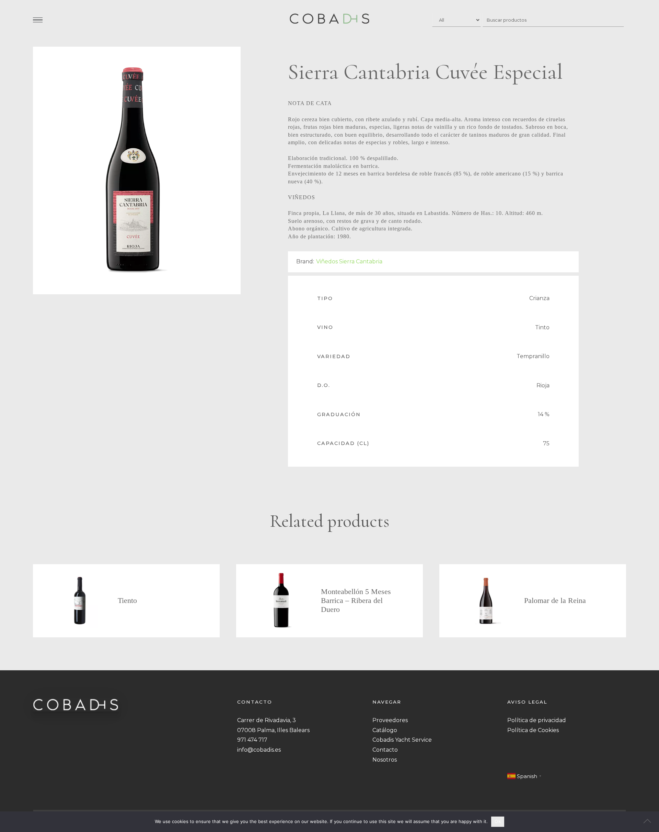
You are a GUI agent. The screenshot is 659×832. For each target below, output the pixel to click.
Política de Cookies (533, 730)
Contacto (385, 749)
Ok (498, 821)
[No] (650, 821)
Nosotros (384, 759)
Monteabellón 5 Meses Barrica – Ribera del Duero (356, 600)
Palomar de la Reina (555, 600)
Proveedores (390, 720)
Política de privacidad (536, 720)
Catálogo (384, 730)
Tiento (127, 600)
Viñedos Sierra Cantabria (349, 261)
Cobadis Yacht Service (402, 740)
